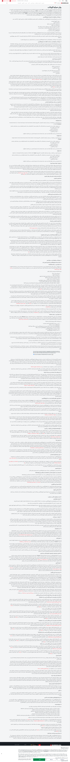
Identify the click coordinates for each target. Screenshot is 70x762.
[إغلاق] (1, 754)
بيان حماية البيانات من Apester (43, 559)
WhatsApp (29, 482)
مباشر (26, 3)
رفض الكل (51, 759)
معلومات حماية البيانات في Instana (50, 414)
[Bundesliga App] (10, 0)
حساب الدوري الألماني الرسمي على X (55, 613)
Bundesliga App (13, 0)
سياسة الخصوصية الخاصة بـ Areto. (43, 668)
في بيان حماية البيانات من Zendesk (25, 541)
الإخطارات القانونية (17, 744)
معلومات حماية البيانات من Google (33, 433)
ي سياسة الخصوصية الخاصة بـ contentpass (37, 447)
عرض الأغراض (62, 759)
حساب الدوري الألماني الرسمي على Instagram (53, 625)
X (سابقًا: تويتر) (11, 461)
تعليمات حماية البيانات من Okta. (37, 79)
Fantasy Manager (6, 0)
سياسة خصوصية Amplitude (20, 303)
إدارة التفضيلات (36, 312)
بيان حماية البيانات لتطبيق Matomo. (36, 366)
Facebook (16, 461)
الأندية (29, 3)
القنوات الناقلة (26, 0)
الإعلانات (25, 744)
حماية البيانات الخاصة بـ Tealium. (29, 385)
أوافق (40, 759)
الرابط (24, 174)
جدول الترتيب (32, 3)
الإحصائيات (19, 3)
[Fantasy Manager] (2, 0)
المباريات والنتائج (38, 3)
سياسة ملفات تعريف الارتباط (23, 319)
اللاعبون (23, 3)
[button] (7, 3)
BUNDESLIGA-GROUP (21, 0)
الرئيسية (42, 3)
